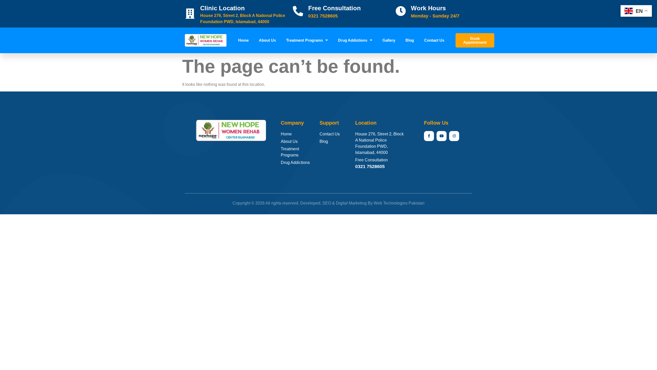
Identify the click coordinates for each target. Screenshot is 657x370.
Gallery (388, 40)
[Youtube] (442, 136)
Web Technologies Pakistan (399, 203)
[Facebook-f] (429, 136)
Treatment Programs (304, 40)
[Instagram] (454, 136)
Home (243, 40)
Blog (409, 40)
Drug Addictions (352, 40)
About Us (267, 40)
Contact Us (434, 40)
